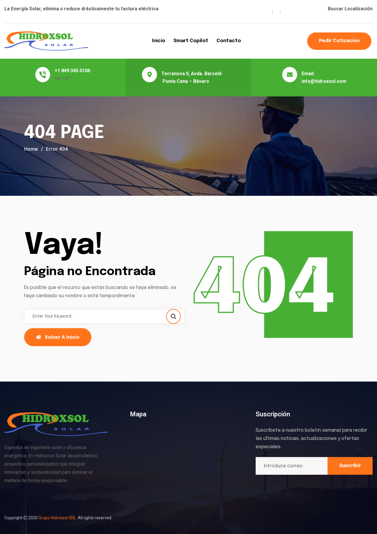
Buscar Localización (350, 8)
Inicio (158, 40)
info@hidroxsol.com (324, 81)
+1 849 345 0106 (72, 70)
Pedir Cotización (339, 40)
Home (31, 149)
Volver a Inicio (62, 337)
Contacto (228, 40)
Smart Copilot (190, 40)
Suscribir (350, 465)
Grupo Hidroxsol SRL (57, 517)
